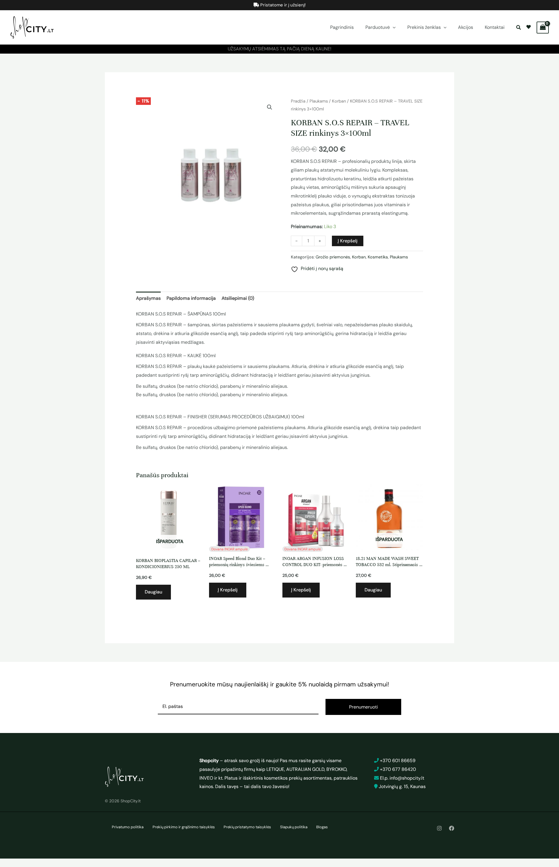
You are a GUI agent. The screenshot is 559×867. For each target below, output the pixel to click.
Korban (339, 101)
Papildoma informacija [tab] (191, 298)
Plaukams (318, 101)
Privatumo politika (128, 826)
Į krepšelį (348, 241)
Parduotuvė (377, 27)
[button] (393, 27)
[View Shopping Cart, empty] (543, 28)
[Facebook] (451, 828)
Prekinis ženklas (424, 27)
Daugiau (153, 592)
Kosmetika (378, 257)
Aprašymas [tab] (148, 298)
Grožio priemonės (333, 257)
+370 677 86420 (398, 769)
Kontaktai (495, 27)
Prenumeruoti (363, 707)
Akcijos (465, 27)
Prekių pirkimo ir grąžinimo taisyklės (184, 826)
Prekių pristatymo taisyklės (247, 826)
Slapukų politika (293, 826)
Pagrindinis (342, 27)
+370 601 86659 (397, 760)
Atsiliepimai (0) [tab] (238, 298)
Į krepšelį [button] (228, 590)
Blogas (322, 826)
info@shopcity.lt (407, 778)
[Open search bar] (519, 27)
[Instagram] (439, 828)
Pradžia (298, 101)
